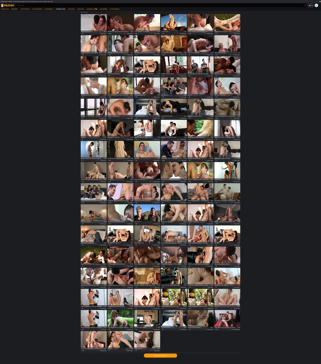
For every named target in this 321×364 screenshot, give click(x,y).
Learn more (50, 1)
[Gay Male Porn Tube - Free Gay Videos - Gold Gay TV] (7, 5)
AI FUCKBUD (114, 9)
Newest (14, 9)
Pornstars (60, 9)
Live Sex (80, 9)
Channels (49, 9)
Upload (71, 9)
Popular (5, 9)
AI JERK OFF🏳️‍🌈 (91, 9)
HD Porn (103, 9)
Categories (37, 9)
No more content (160, 355)
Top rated (25, 9)
